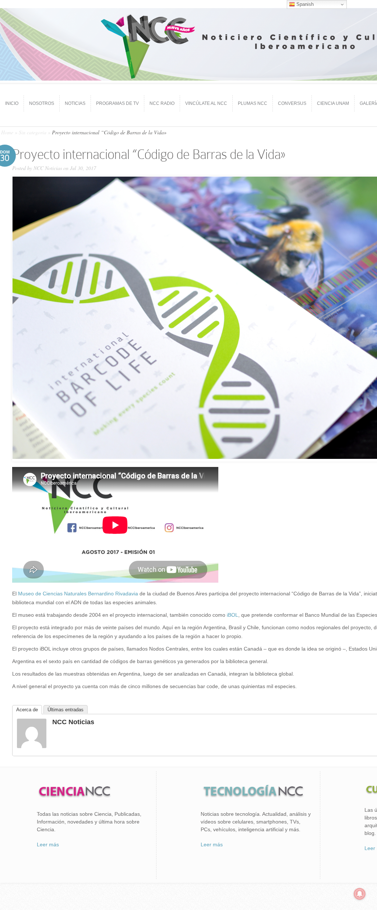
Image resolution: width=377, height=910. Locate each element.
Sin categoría (32, 132)
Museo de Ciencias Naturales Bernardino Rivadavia (78, 593)
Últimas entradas (65, 709)
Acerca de (27, 709)
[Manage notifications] (360, 894)
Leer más (48, 844)
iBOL (232, 615)
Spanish (304, 4)
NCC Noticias (48, 167)
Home (7, 132)
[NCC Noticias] (31, 746)
